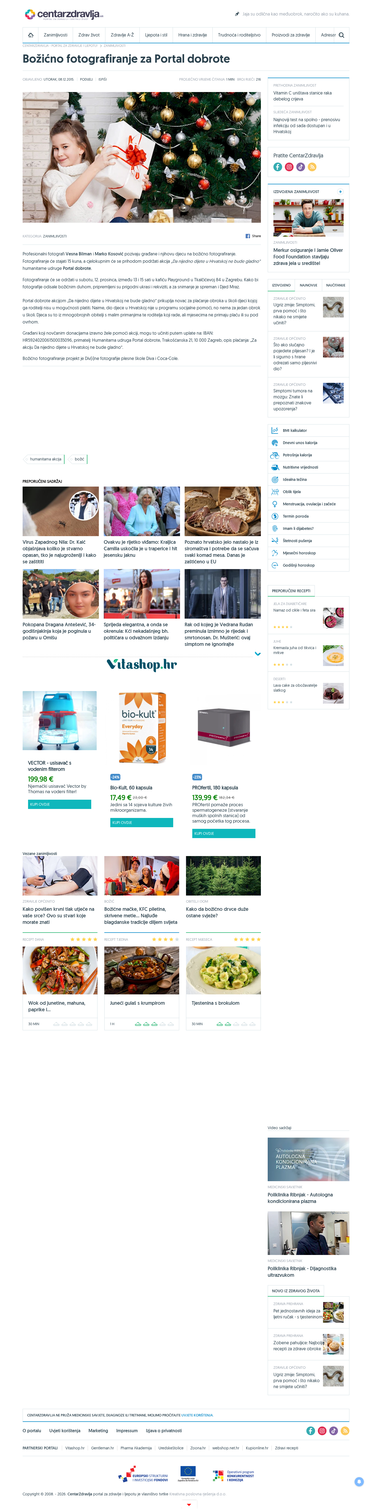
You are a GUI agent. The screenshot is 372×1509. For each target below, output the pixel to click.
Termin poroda (296, 516)
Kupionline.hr (257, 1448)
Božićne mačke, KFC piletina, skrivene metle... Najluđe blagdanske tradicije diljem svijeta (140, 915)
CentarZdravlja (63, 14)
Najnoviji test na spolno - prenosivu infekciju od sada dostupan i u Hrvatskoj (306, 125)
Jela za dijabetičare (290, 603)
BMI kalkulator (295, 430)
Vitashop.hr (74, 1448)
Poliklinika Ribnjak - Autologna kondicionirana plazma (300, 1198)
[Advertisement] (142, 410)
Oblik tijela (292, 491)
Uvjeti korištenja (64, 1431)
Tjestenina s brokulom (215, 1003)
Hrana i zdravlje (192, 35)
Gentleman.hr (102, 1448)
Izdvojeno (281, 285)
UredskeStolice (171, 1448)
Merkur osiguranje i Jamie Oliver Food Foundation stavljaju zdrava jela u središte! (308, 256)
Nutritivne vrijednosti (300, 467)
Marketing (98, 1431)
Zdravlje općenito (39, 901)
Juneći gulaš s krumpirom (137, 1003)
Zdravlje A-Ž (122, 35)
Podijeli (86, 79)
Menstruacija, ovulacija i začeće (309, 504)
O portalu (32, 1431)
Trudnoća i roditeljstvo (239, 35)
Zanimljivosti (55, 35)
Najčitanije (335, 285)
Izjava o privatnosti (164, 1431)
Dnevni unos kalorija (300, 442)
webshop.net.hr (225, 1448)
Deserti (279, 679)
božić (79, 459)
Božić (109, 901)
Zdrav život (89, 35)
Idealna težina (295, 479)
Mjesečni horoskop (299, 553)
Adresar (328, 35)
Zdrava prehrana (288, 1304)
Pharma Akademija (136, 1448)
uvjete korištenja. (197, 1415)
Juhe (277, 641)
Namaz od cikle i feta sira (294, 610)
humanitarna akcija (45, 459)
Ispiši (103, 79)
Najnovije (308, 285)
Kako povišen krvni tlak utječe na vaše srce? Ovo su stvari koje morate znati (58, 915)
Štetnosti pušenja (297, 540)
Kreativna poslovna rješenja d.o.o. (197, 1494)
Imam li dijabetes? (298, 528)
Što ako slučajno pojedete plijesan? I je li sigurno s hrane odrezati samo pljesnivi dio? (295, 356)
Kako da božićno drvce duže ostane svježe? (217, 912)
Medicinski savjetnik (285, 1187)
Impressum (127, 1431)
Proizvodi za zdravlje (291, 35)
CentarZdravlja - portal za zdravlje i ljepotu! (60, 46)
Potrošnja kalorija (297, 455)
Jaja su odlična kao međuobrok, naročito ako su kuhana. (296, 14)
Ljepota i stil (156, 35)
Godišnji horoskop (299, 565)
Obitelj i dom (197, 901)
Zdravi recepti (286, 1448)
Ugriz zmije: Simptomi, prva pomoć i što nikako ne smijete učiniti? (296, 1380)
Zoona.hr (198, 1448)
